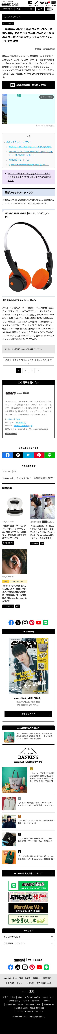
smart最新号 (30, 3)
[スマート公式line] (45, 623)
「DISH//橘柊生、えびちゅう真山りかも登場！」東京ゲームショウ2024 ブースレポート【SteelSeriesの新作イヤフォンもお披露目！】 (42, 532)
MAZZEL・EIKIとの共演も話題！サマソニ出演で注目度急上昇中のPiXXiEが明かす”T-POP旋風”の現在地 (29, 177)
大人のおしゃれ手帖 (32, 997)
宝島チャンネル (9, 997)
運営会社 (37, 978)
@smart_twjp (14, 419)
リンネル (25, 1001)
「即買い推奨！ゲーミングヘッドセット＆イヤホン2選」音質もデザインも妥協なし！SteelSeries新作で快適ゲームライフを (14, 531)
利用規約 (30, 983)
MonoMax (30, 1004)
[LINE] (49, 455)
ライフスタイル (8, 23)
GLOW (20, 1004)
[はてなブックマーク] (28, 455)
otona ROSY (36, 1001)
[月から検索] (28, 943)
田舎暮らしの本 (22, 1008)
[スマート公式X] (18, 623)
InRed (20, 997)
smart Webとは (10, 978)
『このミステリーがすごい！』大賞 (30, 1011)
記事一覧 (36, 3)
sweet (45, 997)
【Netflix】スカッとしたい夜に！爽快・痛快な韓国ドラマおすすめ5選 (36, 821)
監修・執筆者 (24, 978)
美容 (18, 8)
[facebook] (7, 455)
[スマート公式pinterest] (31, 623)
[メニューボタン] (53, 3)
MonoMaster (49, 1004)
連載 (17, 606)
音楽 (14, 471)
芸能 (42, 543)
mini (52, 997)
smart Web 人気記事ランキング (28, 873)
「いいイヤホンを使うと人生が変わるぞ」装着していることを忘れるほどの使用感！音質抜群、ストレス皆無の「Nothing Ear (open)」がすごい (14, 593)
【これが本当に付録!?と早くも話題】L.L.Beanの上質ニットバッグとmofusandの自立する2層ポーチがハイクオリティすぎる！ (36, 857)
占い (40, 8)
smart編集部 (49, 48)
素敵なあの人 (14, 1001)
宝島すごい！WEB (37, 1008)
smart (38, 1004)
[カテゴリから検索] (28, 936)
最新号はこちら (28, 714)
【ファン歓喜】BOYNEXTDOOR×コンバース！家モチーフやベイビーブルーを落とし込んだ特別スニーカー (36, 839)
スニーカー (29, 8)
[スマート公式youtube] (38, 623)
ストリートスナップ (47, 3)
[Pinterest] (39, 455)
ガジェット (6, 471)
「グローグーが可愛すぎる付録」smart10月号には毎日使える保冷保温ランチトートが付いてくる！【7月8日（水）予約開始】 (42, 777)
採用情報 (47, 978)
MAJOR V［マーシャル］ (20, 159)
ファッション (6, 8)
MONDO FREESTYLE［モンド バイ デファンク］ (30, 146)
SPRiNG (47, 1001)
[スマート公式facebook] (11, 623)
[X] (18, 455)
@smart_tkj (21, 422)
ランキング (42, 3)
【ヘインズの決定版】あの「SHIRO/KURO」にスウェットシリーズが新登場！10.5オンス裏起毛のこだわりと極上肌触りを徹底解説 (36, 804)
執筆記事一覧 (11, 433)
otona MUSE (11, 1004)
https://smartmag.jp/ (23, 425)
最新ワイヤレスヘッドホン (18, 141)
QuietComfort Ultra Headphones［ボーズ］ (29, 164)
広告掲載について (44, 983)
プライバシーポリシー (14, 983)
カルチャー (34, 543)
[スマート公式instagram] (25, 623)
